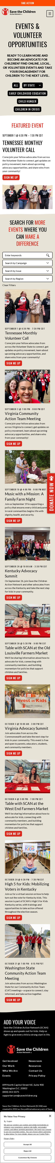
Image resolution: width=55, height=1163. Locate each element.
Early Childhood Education (27, 93)
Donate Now (51, 496)
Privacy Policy (37, 1075)
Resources (35, 1065)
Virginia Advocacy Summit (26, 728)
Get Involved (10, 1060)
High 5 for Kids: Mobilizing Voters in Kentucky (27, 886)
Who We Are (10, 1070)
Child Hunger (27, 101)
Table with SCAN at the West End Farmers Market (26, 806)
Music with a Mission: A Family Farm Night (24, 496)
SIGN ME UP (11, 177)
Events (6, 1075)
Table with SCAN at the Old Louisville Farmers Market (27, 650)
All (16, 85)
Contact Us (35, 1070)
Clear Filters (9, 285)
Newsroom (35, 1060)
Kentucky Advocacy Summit (21, 573)
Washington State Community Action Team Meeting (25, 973)
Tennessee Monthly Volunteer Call (22, 146)
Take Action (27, 3)
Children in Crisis (27, 109)
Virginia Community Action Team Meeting (23, 416)
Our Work (8, 1065)
